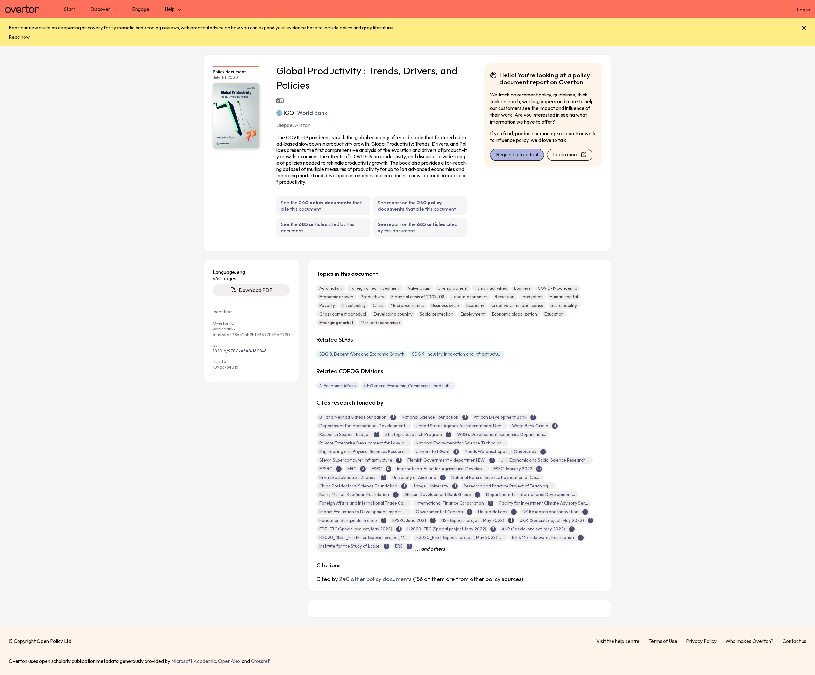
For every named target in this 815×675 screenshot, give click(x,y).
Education (554, 314)
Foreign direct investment (375, 288)
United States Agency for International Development (468, 426)
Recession (504, 297)
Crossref (260, 661)
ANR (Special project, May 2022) (533, 529)
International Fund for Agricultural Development (444, 469)
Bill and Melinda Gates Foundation (352, 417)
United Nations (492, 512)
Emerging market (336, 322)
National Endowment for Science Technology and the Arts (472, 443)
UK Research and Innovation (550, 512)
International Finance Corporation (450, 503)
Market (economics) (380, 322)
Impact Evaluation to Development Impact (360, 512)
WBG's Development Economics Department (501, 434)
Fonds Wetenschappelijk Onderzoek (500, 451)
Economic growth (336, 297)
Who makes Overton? (750, 641)
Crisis (378, 305)
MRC (351, 469)
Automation (330, 288)
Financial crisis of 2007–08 (417, 297)
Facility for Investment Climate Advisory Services (547, 503)
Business (522, 288)
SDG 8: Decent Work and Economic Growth (362, 354)
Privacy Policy (701, 641)
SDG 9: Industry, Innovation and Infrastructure (457, 354)
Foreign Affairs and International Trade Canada (366, 503)
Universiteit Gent (433, 451)
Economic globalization (514, 314)
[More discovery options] (115, 9)
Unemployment (453, 288)
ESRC (377, 469)
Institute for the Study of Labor (349, 546)
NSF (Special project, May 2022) (472, 520)
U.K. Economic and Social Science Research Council (551, 460)
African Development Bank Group (437, 494)
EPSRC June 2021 (409, 520)
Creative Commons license (517, 305)
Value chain (419, 288)
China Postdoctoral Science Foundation (358, 486)
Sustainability (564, 305)
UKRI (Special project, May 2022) (552, 520)
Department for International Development (362, 426)
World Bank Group (530, 426)
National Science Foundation (430, 417)
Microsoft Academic (193, 661)
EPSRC (325, 469)
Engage (140, 9)
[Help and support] (179, 9)
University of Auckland (414, 477)
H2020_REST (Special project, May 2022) (456, 537)
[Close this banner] (804, 28)
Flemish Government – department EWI (446, 460)
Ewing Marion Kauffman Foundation (354, 494)
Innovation (532, 297)
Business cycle (445, 305)
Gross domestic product (342, 314)
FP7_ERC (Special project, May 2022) (355, 529)
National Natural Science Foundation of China (496, 477)
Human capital (564, 297)
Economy (475, 305)
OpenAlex (229, 661)
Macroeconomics (407, 305)
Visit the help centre (618, 641)
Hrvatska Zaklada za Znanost (348, 477)
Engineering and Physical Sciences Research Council (370, 451)
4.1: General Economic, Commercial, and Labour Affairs (410, 385)
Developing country (393, 314)
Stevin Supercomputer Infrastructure (355, 460)
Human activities (491, 288)
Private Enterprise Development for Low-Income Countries (377, 443)
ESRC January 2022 (512, 469)
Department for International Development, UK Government (546, 494)
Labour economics (470, 297)
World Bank (312, 113)
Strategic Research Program (413, 434)
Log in (803, 9)
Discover (100, 9)
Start (69, 9)
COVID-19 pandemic (557, 288)
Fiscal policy (354, 305)
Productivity (372, 297)
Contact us (794, 641)
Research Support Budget (344, 434)
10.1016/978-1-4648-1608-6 (239, 351)
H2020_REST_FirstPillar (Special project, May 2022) (370, 537)
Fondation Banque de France (348, 520)
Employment (473, 314)
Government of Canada (439, 512)
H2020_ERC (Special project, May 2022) (447, 529)
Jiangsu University (430, 486)
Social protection (436, 314)
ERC (399, 546)
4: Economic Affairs (337, 385)
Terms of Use (662, 641)
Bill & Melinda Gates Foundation (543, 537)
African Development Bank (500, 417)
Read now (19, 37)
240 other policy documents (375, 579)
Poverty (327, 305)
